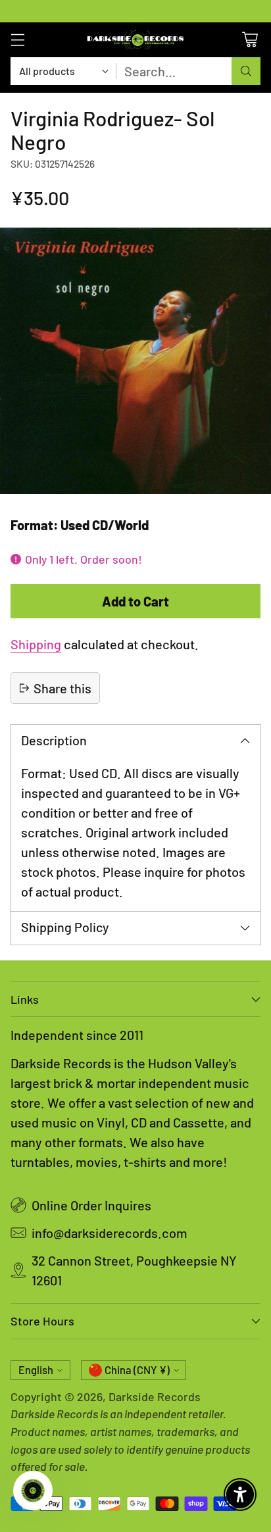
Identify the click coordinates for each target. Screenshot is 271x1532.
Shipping (36, 644)
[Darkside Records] (135, 40)
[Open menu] (17, 39)
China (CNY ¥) (137, 1370)
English (35, 1370)
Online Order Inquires (91, 1205)
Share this (62, 688)
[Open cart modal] (249, 39)
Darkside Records (155, 1396)
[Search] (246, 71)
